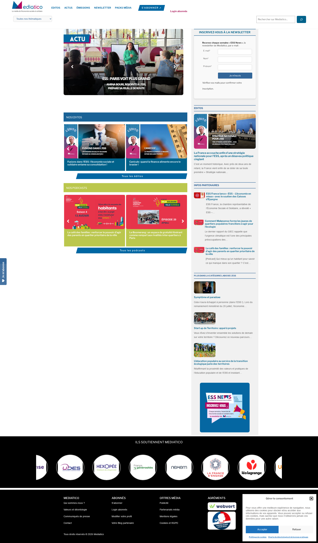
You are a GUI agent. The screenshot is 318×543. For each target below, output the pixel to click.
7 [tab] (131, 102)
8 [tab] (135, 102)
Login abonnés (178, 11)
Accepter (262, 529)
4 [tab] (121, 102)
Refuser (296, 529)
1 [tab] (111, 102)
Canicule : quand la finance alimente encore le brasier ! (155, 163)
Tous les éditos (132, 176)
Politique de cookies (257, 537)
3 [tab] (118, 102)
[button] (311, 498)
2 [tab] (115, 102)
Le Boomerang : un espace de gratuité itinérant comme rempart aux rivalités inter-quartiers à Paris (155, 235)
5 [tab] (125, 102)
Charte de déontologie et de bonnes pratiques (288, 537)
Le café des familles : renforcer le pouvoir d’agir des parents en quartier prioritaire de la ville (94, 234)
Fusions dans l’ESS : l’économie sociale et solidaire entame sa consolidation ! (90, 163)
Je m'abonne (3, 270)
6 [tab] (128, 102)
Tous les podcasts (132, 250)
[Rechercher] (301, 19)
